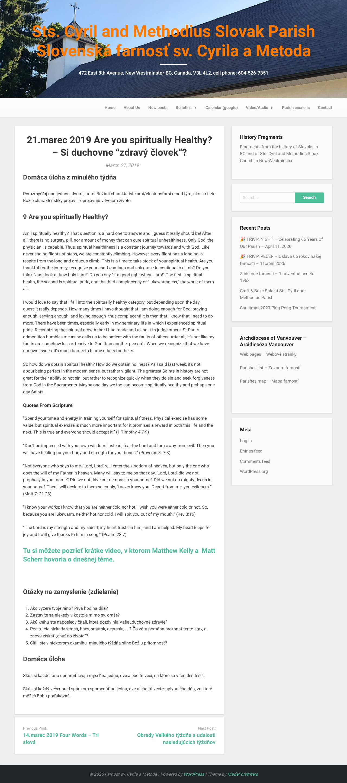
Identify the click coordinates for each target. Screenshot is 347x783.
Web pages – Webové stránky (268, 354)
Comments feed (255, 461)
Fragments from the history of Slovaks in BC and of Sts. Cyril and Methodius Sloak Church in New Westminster (279, 153)
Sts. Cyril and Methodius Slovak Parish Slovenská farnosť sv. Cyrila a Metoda (173, 41)
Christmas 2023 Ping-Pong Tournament (278, 307)
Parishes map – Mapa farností (269, 381)
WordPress (194, 774)
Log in (246, 440)
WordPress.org (254, 471)
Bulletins (184, 107)
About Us (132, 107)
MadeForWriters (242, 774)
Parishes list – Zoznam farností (270, 367)
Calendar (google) (221, 107)
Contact (325, 107)
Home (110, 107)
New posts (158, 107)
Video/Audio (257, 107)
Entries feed (251, 451)
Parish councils (296, 107)
